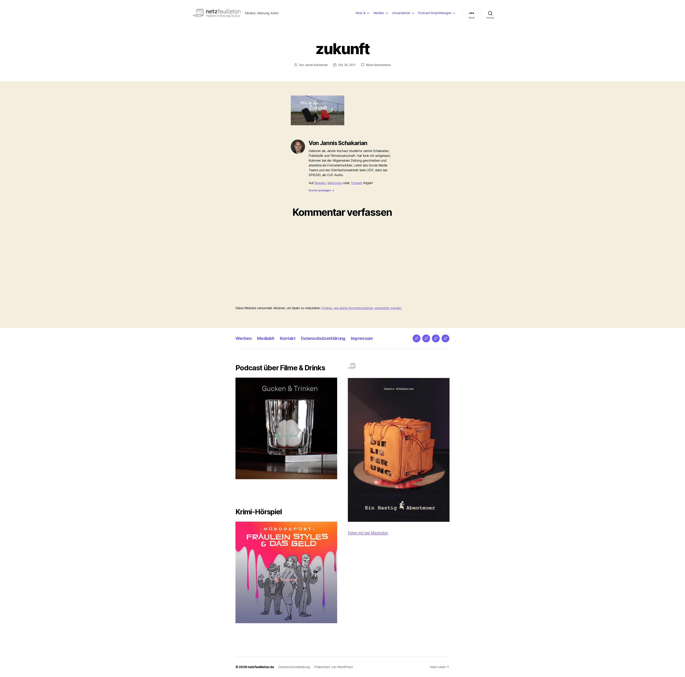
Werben (243, 338)
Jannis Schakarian (316, 65)
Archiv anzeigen (321, 190)
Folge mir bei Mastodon (368, 533)
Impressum (362, 338)
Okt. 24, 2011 (347, 65)
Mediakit (265, 338)
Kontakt (287, 338)
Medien (379, 13)
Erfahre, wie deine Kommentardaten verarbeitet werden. (362, 308)
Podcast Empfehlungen (434, 13)
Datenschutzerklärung (323, 338)
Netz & (361, 13)
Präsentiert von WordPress (333, 667)
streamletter (401, 13)
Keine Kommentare (378, 65)
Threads (356, 183)
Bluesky (320, 183)
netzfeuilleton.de (261, 667)
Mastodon (334, 183)
